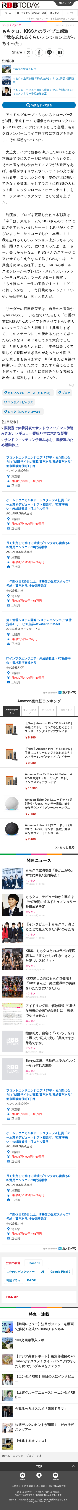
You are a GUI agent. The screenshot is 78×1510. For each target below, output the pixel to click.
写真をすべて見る (41, 105)
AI (42, 1271)
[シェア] (39, 52)
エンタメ (54, 13)
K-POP (31, 1280)
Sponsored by (50, 692)
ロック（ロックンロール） (25, 411)
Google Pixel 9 (60, 1271)
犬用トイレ (66, 709)
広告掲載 (28, 1486)
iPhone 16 (33, 1263)
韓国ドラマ (13, 1280)
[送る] (49, 52)
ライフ (70, 13)
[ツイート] (28, 52)
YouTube (55, 1479)
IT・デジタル (23, 13)
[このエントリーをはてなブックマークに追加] (60, 52)
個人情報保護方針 (57, 1486)
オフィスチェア (29, 711)
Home (22, 1479)
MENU (63, 3)
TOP (39, 1466)
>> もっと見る (65, 847)
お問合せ (16, 1486)
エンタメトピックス (20, 402)
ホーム (8, 13)
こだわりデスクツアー (20, 1271)
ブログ (66, 393)
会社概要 (40, 1486)
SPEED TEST (39, 13)
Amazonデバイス (11, 711)
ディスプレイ (48, 709)
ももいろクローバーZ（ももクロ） (30, 393)
